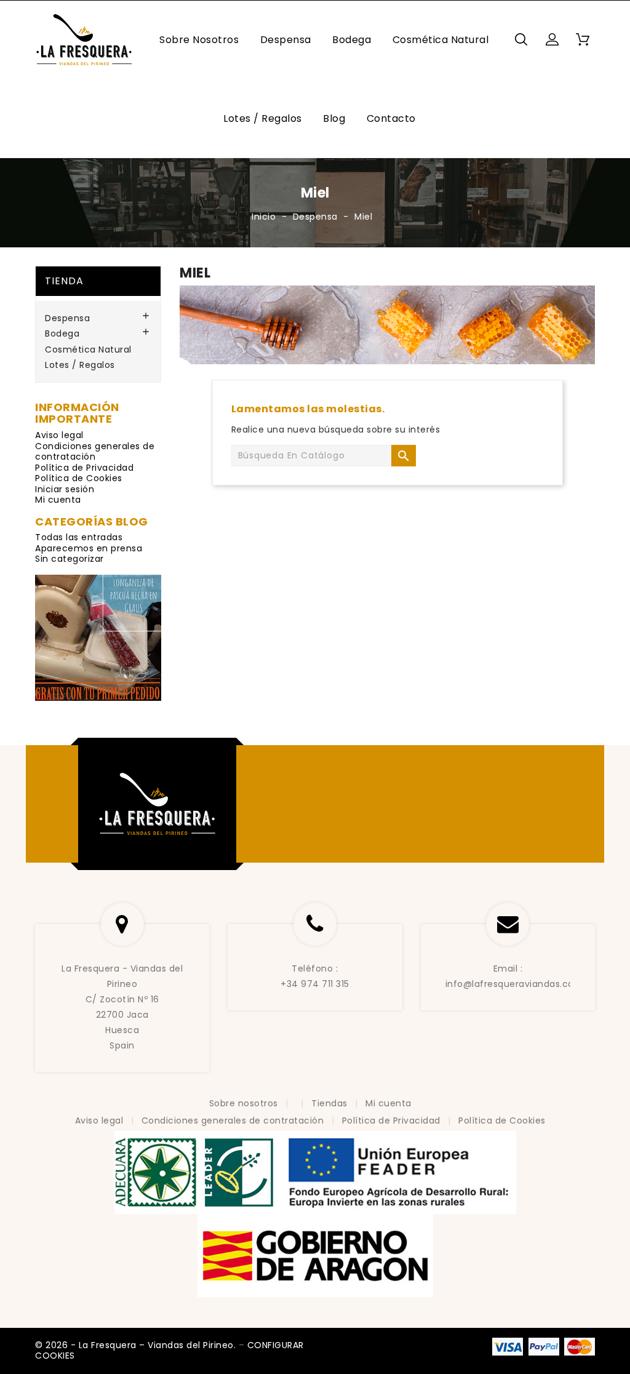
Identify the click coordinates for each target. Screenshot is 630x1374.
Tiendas (330, 1103)
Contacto (391, 118)
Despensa (285, 40)
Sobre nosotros (199, 40)
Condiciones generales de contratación (94, 451)
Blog (334, 118)
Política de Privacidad (84, 467)
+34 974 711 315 (315, 984)
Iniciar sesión (64, 489)
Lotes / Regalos (262, 118)
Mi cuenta (58, 499)
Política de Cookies (78, 478)
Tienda (64, 281)
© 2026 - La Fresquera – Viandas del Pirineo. (137, 1345)
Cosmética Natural (441, 40)
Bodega (351, 40)
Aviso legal (59, 435)
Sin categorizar (69, 559)
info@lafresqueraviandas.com (514, 984)
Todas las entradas (78, 537)
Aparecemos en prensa (88, 548)
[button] (552, 39)
